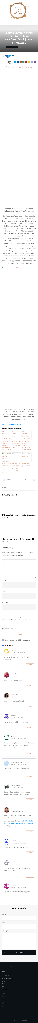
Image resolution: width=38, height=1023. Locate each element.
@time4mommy (8, 629)
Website (5, 602)
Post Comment (19, 634)
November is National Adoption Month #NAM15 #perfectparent (6, 445)
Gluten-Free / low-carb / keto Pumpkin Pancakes (19, 533)
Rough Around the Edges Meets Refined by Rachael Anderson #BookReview (6, 468)
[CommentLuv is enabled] (8, 645)
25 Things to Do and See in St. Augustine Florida (19, 509)
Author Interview (7, 978)
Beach (4, 984)
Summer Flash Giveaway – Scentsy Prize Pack (16, 444)
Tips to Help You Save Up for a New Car (26, 465)
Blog (3, 971)
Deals (16, 47)
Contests (10, 47)
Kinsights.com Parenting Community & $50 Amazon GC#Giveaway (26, 445)
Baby (3, 981)
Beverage (5, 989)
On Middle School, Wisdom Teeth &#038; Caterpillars (18, 823)
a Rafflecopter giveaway (11, 424)
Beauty (4, 986)
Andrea (13, 809)
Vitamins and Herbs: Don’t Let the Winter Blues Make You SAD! (16, 467)
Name (5, 580)
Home (4, 969)
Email (5, 591)
